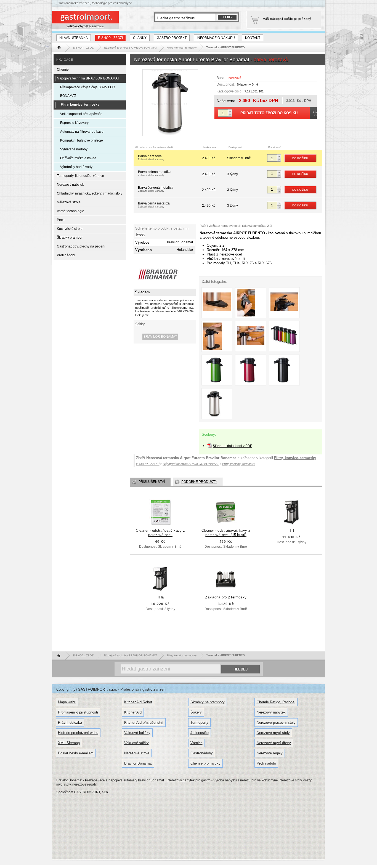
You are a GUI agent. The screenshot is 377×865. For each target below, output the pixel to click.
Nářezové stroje (69, 202)
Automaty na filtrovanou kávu (81, 132)
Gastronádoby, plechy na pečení (81, 246)
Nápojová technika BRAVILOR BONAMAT (88, 78)
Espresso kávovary (74, 123)
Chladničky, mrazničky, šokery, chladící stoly (89, 193)
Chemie (63, 69)
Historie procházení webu (78, 733)
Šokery (196, 712)
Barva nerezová (151, 157)
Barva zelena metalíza (154, 173)
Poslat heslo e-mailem (76, 753)
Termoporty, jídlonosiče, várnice (80, 176)
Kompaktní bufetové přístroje (81, 140)
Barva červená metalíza (155, 189)
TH (291, 530)
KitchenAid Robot (138, 702)
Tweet (140, 234)
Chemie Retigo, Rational (276, 702)
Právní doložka (70, 722)
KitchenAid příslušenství (143, 722)
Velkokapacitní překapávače (81, 114)
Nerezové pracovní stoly (276, 722)
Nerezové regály (270, 753)
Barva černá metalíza (154, 204)
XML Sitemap (69, 743)
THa (160, 597)
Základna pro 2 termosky (225, 597)
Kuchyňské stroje (70, 229)
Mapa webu (67, 702)
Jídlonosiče (199, 733)
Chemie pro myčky (205, 763)
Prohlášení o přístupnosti (78, 712)
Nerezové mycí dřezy (274, 743)
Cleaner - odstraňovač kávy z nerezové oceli (160, 532)
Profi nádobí (66, 255)
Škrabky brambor (70, 237)
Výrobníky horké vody (76, 167)
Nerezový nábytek (70, 185)
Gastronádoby (201, 753)
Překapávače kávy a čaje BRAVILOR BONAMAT (87, 91)
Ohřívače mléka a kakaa (78, 158)
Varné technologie (70, 211)
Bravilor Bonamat (160, 337)
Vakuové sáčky (136, 743)
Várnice (196, 743)
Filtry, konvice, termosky (295, 458)
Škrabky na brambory (207, 702)
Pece (61, 220)
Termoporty (199, 722)
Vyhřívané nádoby (73, 149)
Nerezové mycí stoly (273, 733)
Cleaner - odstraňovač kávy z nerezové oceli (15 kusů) (225, 532)
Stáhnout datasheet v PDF (232, 446)
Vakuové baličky (137, 733)
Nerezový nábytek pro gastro (189, 780)
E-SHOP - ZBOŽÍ (110, 38)
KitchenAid (133, 712)
